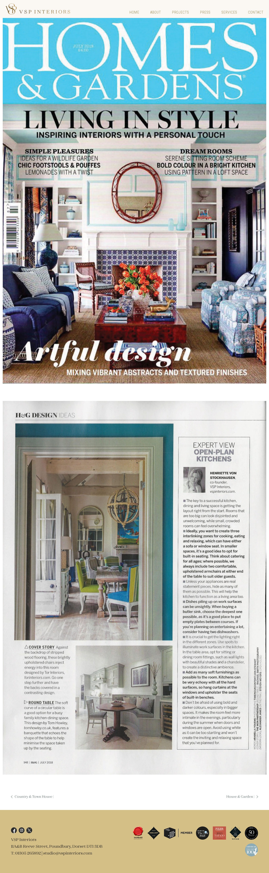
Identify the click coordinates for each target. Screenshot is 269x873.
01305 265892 (28, 853)
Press (205, 12)
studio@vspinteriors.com (67, 853)
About (155, 12)
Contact (256, 12)
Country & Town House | (34, 797)
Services (229, 12)
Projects (180, 12)
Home (134, 12)
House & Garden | (240, 797)
